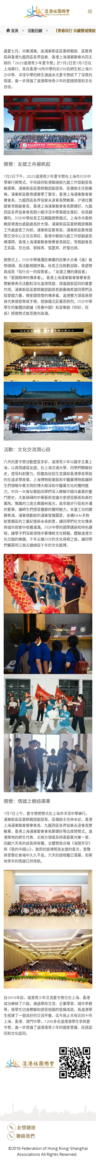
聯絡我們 (25, 1136)
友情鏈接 (26, 1127)
